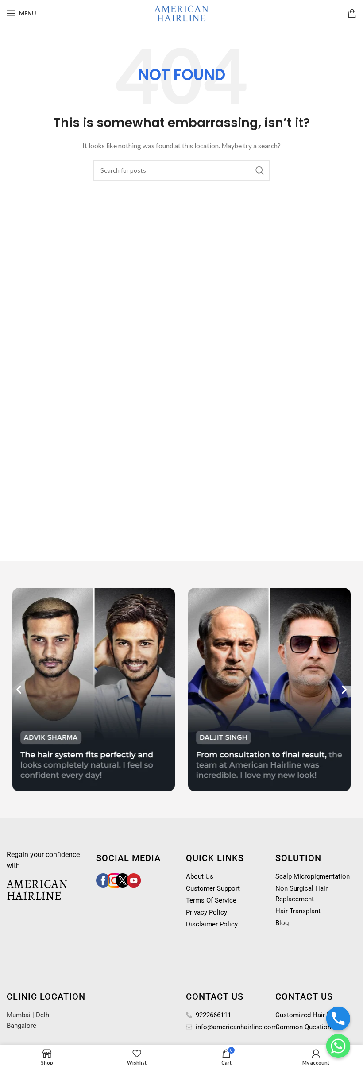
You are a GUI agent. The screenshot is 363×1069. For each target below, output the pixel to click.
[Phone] (338, 1018)
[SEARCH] (260, 170)
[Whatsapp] (338, 1046)
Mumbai (19, 1015)
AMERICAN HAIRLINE (37, 890)
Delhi (43, 1015)
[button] (18, 689)
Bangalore (21, 1026)
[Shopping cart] (352, 13)
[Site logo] (181, 12)
